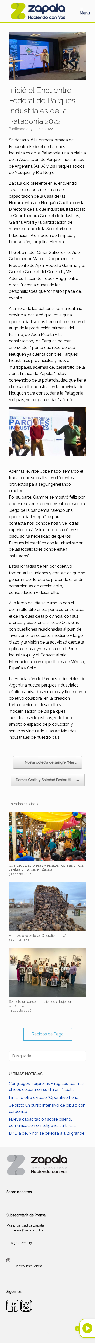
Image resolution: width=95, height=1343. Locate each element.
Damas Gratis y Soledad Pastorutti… (47, 780)
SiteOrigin (53, 1333)
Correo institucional (29, 1266)
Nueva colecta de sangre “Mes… (47, 762)
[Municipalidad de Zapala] (38, 11)
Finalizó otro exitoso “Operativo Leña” (44, 1097)
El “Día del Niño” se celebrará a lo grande (46, 1133)
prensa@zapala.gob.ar (28, 1230)
